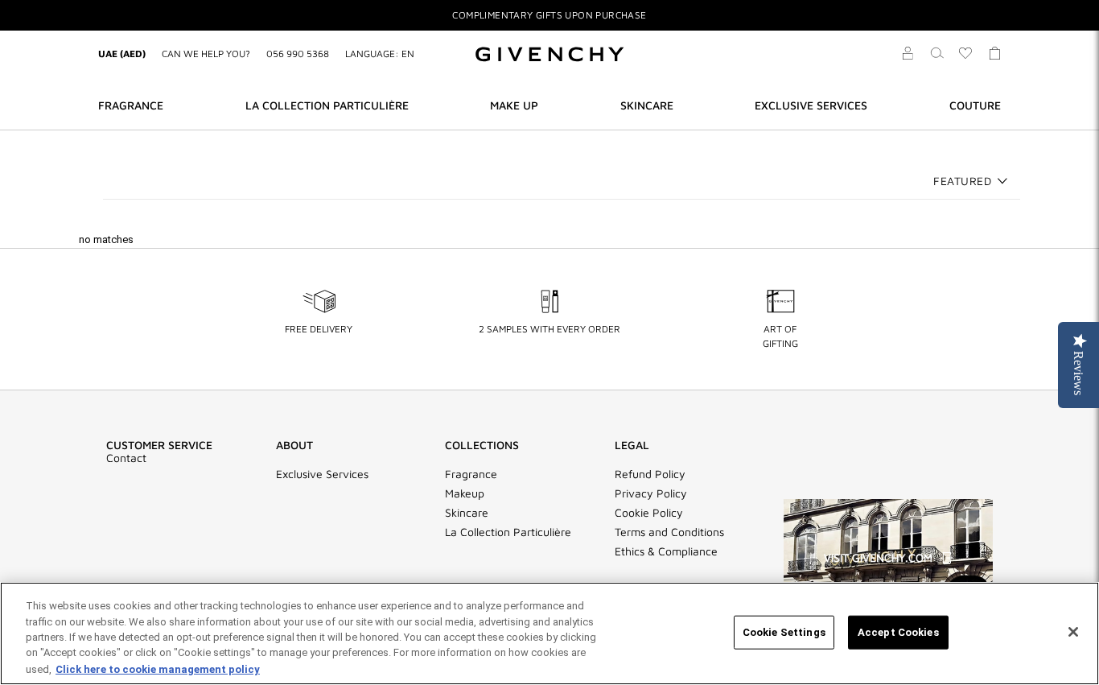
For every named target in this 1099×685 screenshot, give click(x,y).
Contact (126, 458)
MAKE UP (514, 105)
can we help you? (206, 53)
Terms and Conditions (669, 532)
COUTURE (975, 105)
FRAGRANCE (130, 105)
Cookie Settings (784, 632)
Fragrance (471, 474)
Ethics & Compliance (666, 551)
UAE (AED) (122, 53)
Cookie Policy (649, 512)
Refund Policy (650, 474)
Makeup (464, 493)
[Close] (1073, 632)
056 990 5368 (297, 53)
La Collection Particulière (508, 532)
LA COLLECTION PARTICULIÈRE (327, 105)
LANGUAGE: (379, 53)
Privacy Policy (651, 493)
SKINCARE (646, 105)
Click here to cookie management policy (158, 668)
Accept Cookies (898, 632)
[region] (549, 633)
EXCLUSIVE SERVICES (811, 105)
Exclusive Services (322, 474)
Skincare (466, 512)
